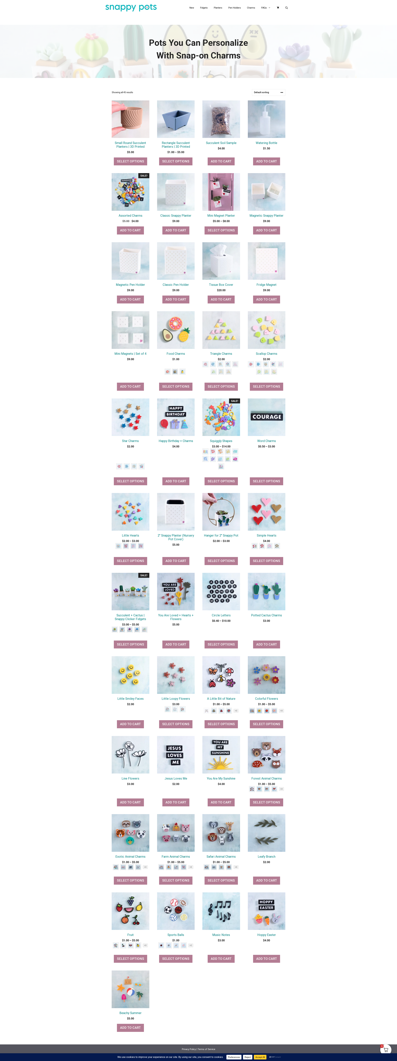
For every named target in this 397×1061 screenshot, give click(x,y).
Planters (218, 7)
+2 (191, 945)
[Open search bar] (286, 7)
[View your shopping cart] (278, 7)
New (192, 7)
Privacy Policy (189, 1049)
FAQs (264, 7)
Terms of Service (206, 1049)
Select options (130, 161)
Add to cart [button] (221, 161)
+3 (236, 711)
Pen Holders (234, 7)
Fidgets (204, 7)
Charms (251, 7)
